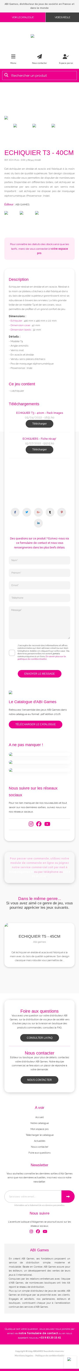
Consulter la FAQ (39, 1037)
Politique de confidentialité (50, 1355)
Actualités (39, 1141)
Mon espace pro (39, 1129)
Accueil (39, 1117)
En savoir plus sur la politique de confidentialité (42, 657)
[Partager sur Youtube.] (50, 512)
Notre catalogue (40, 1123)
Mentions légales (24, 1355)
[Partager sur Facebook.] (15, 512)
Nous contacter (39, 1079)
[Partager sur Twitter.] (26, 512)
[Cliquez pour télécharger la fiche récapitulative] (39, 478)
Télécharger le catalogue (35, 724)
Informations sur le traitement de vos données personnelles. (39, 1205)
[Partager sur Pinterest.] (61, 512)
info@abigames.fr (21, 871)
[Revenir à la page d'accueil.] (39, 36)
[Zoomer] (39, 117)
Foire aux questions (39, 1152)
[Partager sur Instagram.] (38, 512)
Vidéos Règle (62, 17)
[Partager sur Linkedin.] (38, 523)
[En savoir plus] (39, 754)
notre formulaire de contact (38, 1333)
